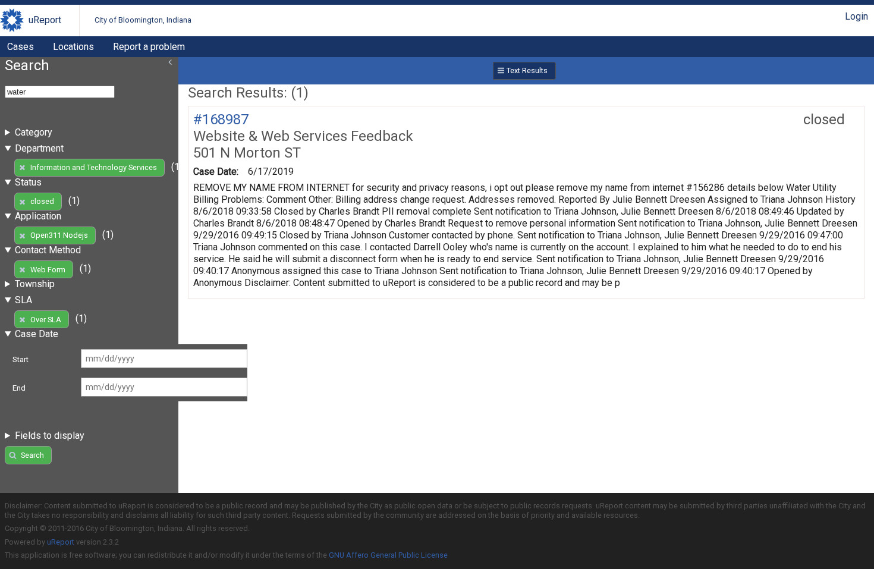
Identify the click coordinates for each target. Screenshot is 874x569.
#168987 (221, 119)
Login (856, 16)
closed (42, 201)
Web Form (47, 269)
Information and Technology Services (93, 167)
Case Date (36, 333)
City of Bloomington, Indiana (143, 19)
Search (32, 455)
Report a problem (149, 46)
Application (38, 216)
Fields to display (49, 435)
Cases (20, 46)
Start (20, 359)
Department (39, 148)
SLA (23, 300)
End (19, 387)
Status (28, 182)
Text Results (527, 70)
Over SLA (45, 319)
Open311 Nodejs (59, 235)
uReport (45, 20)
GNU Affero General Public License (388, 555)
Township (35, 284)
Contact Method (48, 250)
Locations (73, 46)
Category (33, 132)
